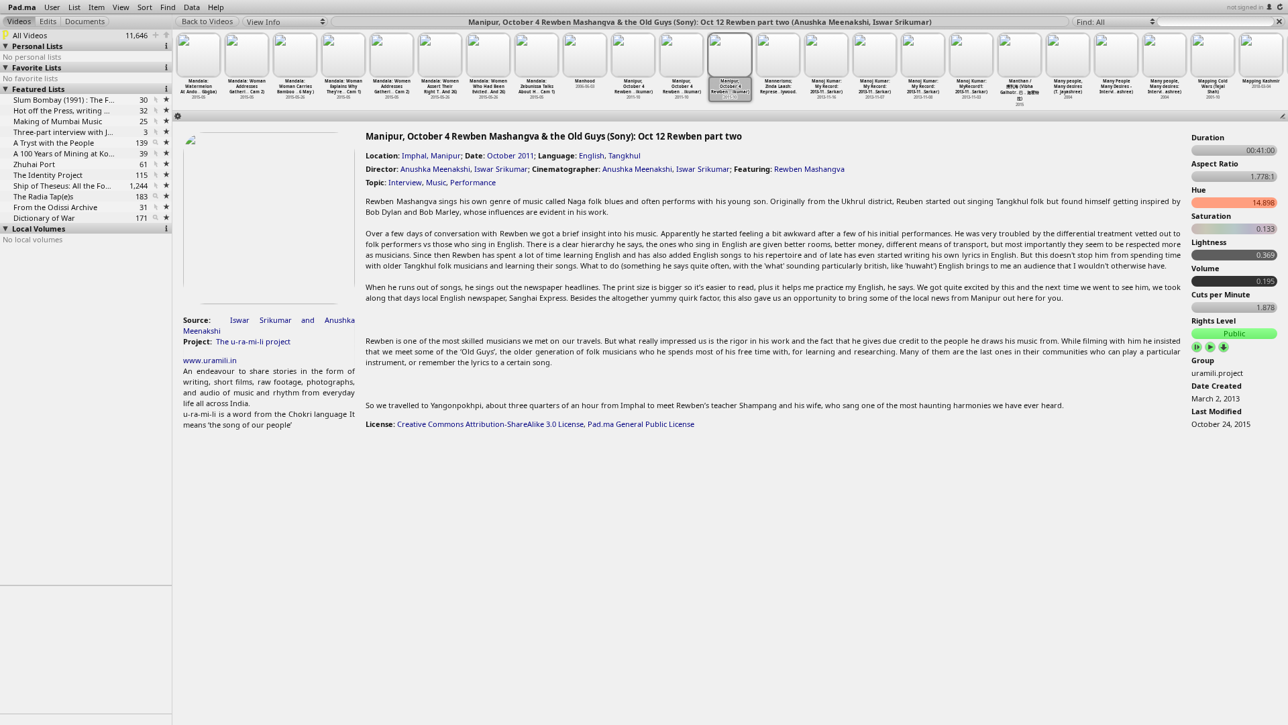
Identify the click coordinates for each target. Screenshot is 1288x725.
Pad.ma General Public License (641, 424)
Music (436, 182)
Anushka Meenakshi (435, 169)
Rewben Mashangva (809, 169)
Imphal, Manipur (431, 155)
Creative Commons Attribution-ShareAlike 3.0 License (490, 424)
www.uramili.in (210, 360)
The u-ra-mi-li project (253, 341)
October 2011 (510, 155)
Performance (473, 182)
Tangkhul (624, 155)
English (591, 155)
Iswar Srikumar (501, 169)
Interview (405, 182)
